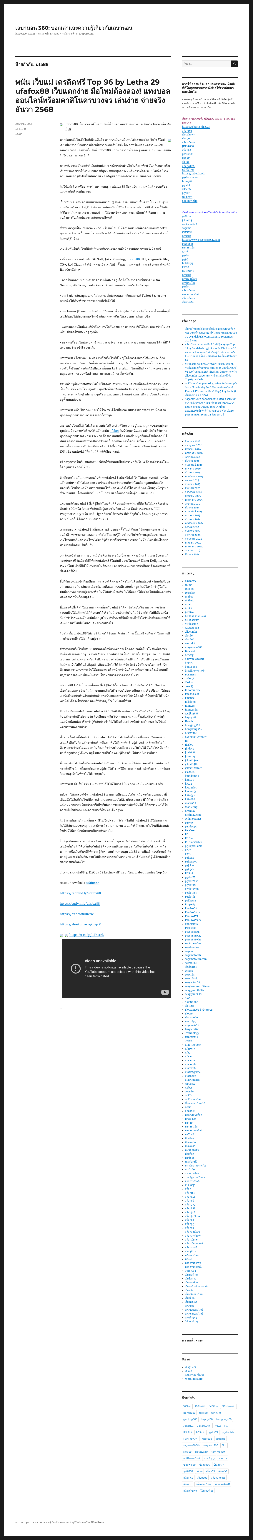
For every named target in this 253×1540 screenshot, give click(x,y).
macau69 (190, 803)
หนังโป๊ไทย (188, 169)
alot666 (189, 639)
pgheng (189, 857)
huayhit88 (191, 733)
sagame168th (193, 955)
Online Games (193, 818)
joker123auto (192, 760)
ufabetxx (190, 1060)
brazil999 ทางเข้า (195, 670)
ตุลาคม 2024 (192, 527)
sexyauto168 (192, 982)
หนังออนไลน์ (192, 1255)
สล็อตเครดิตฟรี (193, 1235)
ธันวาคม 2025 (193, 472)
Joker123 (190, 756)
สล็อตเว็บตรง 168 (194, 1243)
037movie (191, 581)
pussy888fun (192, 931)
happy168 (191, 717)
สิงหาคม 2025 (192, 488)
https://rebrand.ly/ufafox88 (80, 893)
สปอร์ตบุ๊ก (190, 1185)
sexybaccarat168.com (197, 986)
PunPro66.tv (192, 912)
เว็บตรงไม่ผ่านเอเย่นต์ (196, 1286)
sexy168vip (191, 978)
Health (189, 721)
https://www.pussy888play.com (201, 239)
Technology (192, 1033)
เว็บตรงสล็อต (191, 1282)
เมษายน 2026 (192, 457)
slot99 (186, 138)
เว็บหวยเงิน (188, 302)
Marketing (191, 807)
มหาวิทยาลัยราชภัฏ (195, 1165)
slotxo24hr (191, 1017)
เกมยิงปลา (190, 1270)
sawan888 (191, 963)
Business (190, 674)
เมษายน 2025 (192, 503)
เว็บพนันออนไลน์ (194, 1294)
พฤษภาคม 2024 (194, 546)
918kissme (191, 624)
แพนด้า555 (191, 1317)
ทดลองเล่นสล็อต (193, 1115)
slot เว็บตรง (188, 134)
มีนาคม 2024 (192, 554)
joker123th (191, 764)
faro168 (203, 1412)
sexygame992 (193, 994)
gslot (185, 251)
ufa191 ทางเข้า (193, 1044)
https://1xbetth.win (193, 173)
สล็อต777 (190, 1204)
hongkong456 (193, 729)
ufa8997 (190, 1048)
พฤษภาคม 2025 (194, 499)
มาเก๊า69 (190, 1169)
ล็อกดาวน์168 (192, 1181)
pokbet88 (190, 900)
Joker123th (203, 1425)
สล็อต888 (190, 1208)
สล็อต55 (210, 1471)
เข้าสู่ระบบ (190, 1367)
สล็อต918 (190, 1212)
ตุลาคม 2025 (192, 480)
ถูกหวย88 (190, 1111)
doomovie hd (189, 200)
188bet (189, 596)
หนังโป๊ (188, 1259)
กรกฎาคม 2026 (193, 445)
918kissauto (192, 620)
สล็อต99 (186, 150)
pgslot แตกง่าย (190, 177)
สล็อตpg (189, 1224)
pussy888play (193, 935)
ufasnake (190, 1076)
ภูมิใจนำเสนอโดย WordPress (88, 1522)
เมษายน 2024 (192, 550)
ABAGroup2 (192, 627)
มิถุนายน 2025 (193, 495)
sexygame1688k (194, 990)
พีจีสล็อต (189, 1154)
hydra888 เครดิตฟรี (196, 737)
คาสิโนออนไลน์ (193, 1099)
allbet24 (187, 189)
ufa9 (187, 1052)
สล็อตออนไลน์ (192, 1231)
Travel (188, 1041)
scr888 (189, 970)
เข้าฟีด (188, 1371)
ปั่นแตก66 (190, 1142)
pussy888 (187, 154)
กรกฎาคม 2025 (193, 492)
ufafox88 (133, 259)
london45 (191, 791)
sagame (186, 228)
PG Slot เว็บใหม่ (193, 842)
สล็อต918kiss (192, 1216)
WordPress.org (194, 1378)
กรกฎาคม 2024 (193, 538)
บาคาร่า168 (188, 247)
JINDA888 (188, 146)
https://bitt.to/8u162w (76, 914)
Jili (186, 740)
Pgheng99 (191, 861)
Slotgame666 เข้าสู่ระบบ (198, 1009)
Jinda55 (189, 748)
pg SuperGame (193, 846)
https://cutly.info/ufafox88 (80, 903)
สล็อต (188, 1189)
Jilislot (189, 744)
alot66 (189, 635)
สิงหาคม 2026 (193, 441)
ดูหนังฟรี (186, 236)
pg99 (185, 259)
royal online (192, 947)
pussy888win (193, 939)
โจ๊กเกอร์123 (191, 1321)
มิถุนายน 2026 (193, 449)
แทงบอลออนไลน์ (194, 1309)
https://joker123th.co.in (196, 126)
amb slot (190, 643)
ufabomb (190, 1064)
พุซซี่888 (189, 1157)
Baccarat (190, 651)
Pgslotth (190, 896)
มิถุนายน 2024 (193, 542)
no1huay (190, 811)
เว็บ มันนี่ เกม (192, 1274)
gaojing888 (191, 713)
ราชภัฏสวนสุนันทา (195, 1177)
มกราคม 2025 (193, 515)
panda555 (191, 826)
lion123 (189, 779)
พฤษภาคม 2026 (194, 453)
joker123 (187, 220)
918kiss (186, 216)
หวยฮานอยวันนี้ (193, 1267)
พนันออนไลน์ (192, 1150)
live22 (185, 267)
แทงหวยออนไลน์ (194, 1313)
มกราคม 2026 (193, 468)
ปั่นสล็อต (189, 1138)
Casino (189, 682)
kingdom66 (192, 776)
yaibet (188, 1087)
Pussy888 (190, 927)
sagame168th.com (196, 959)
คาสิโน (188, 1095)
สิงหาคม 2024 (192, 534)
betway (189, 655)
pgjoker (189, 865)
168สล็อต (190, 592)
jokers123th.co (193, 768)
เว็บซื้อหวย (190, 1278)
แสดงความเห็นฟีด (194, 1375)
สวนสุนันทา (191, 1251)
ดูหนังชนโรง (188, 282)
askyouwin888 (193, 647)
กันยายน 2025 (193, 484)
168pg (188, 585)
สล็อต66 (189, 1200)
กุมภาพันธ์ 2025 (193, 511)
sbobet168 (191, 966)
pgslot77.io (191, 881)
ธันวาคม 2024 (193, 519)
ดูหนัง (188, 1107)
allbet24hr (191, 631)
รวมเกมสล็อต (192, 1173)
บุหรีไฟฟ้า (190, 1134)
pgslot (185, 193)
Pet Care (189, 830)
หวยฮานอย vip (193, 1263)
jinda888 (190, 752)
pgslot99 (190, 885)
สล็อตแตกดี (191, 1247)
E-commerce (193, 690)
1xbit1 (188, 608)
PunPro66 (191, 908)
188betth (187, 197)
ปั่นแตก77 (190, 1146)
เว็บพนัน (189, 1290)
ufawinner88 (192, 1079)
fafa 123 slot (192, 694)
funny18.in (191, 709)
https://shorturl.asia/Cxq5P (80, 924)
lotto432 (190, 795)
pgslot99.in (192, 889)
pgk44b (189, 869)
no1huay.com (193, 814)
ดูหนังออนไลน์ (189, 224)
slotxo (185, 161)
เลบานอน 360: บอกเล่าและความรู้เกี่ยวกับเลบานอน (73, 28)
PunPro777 (191, 916)
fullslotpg (187, 263)
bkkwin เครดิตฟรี (194, 659)
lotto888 (190, 799)
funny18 (187, 181)
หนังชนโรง (188, 271)
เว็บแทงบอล (191, 1302)
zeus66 (189, 1091)
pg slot (186, 185)
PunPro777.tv (193, 920)
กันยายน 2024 (193, 531)
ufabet (114, 431)
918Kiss (189, 612)
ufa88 (18, 134)
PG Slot (189, 838)
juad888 (189, 772)
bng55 (189, 663)
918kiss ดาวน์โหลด (195, 616)
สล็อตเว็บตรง (188, 142)
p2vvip (189, 822)
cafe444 (189, 678)
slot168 (189, 1005)
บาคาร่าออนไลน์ (190, 294)
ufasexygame (193, 1072)
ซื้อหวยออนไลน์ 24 (195, 1103)
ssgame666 (192, 1025)
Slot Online (191, 1002)
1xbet (188, 604)
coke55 (189, 686)
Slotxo (189, 1013)
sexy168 (190, 974)
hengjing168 (192, 725)
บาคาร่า (186, 158)
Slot (187, 998)
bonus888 (191, 666)
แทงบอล (189, 1305)
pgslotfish (191, 892)
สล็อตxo (189, 1228)
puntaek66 (191, 924)
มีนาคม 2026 (192, 460)
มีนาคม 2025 (192, 507)
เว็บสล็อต (189, 1298)
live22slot (191, 787)
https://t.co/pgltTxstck (86, 935)
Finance (189, 698)
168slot (189, 588)
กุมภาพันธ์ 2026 (194, 464)
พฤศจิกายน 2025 (194, 476)
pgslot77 (190, 877)
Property (190, 904)
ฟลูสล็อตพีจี (191, 1161)
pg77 (188, 850)
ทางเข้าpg (190, 1118)
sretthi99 (190, 1021)
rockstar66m (193, 943)
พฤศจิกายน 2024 (194, 523)
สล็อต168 (187, 130)
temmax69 (191, 1037)
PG (186, 834)
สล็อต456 (190, 1196)
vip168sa (190, 1083)
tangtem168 (192, 1029)
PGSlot (189, 873)
